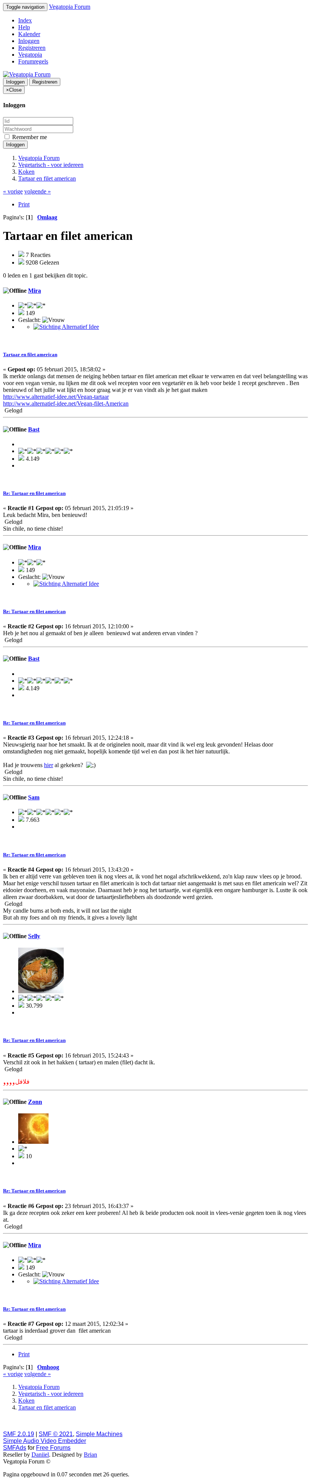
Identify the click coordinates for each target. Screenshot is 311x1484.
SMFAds (14, 1447)
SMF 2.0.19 (18, 1434)
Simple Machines (99, 1434)
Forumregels (33, 61)
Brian (90, 1454)
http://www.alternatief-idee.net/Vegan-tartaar (56, 396)
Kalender (29, 34)
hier (48, 765)
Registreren (32, 47)
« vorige (13, 191)
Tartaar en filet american (30, 354)
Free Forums (53, 1447)
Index (25, 20)
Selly (34, 936)
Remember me (29, 137)
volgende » (37, 191)
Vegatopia (30, 54)
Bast (33, 429)
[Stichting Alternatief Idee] (66, 326)
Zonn (35, 1102)
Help (24, 27)
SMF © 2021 (56, 1434)
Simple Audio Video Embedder (44, 1441)
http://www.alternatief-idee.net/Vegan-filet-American (66, 403)
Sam (33, 797)
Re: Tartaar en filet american (34, 493)
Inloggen (28, 41)
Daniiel (40, 1454)
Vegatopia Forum (69, 6)
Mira (34, 290)
